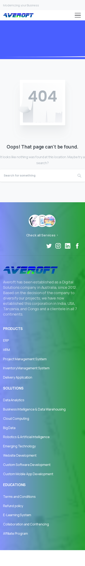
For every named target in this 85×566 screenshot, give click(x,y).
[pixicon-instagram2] (58, 246)
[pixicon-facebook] (77, 246)
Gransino (10, 555)
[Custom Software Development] (49, 221)
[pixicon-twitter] (49, 246)
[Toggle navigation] (78, 15)
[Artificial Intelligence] (42, 221)
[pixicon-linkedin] (67, 246)
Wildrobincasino (33, 555)
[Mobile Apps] (35, 221)
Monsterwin (58, 555)
